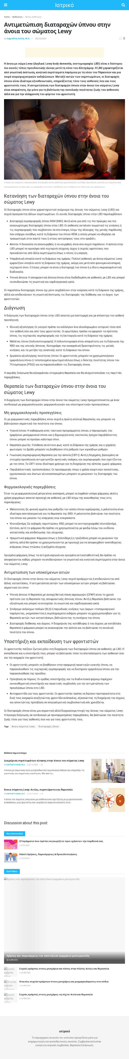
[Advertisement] (64, 52)
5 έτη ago (25, 845)
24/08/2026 (25, 998)
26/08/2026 (13, 960)
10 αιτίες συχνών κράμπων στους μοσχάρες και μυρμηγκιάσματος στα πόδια (64, 981)
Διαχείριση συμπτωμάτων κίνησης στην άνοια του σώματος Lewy (44, 760)
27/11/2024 (33, 794)
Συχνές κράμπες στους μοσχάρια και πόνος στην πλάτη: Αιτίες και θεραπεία (64, 968)
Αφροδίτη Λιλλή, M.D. (18, 38)
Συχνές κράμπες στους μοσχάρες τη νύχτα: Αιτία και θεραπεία (56, 994)
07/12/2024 (33, 765)
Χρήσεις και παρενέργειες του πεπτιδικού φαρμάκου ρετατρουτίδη (48, 955)
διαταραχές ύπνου (49, 726)
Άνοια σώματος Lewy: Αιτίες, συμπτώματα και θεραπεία (38, 789)
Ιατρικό (64, 5)
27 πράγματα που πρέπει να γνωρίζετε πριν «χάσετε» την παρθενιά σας (61, 841)
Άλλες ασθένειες (33, 17)
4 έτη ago (25, 858)
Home (7, 17)
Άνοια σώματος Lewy (23, 726)
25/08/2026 (25, 973)
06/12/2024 (40, 38)
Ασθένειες (17, 17)
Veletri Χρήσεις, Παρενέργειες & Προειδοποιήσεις (48, 854)
